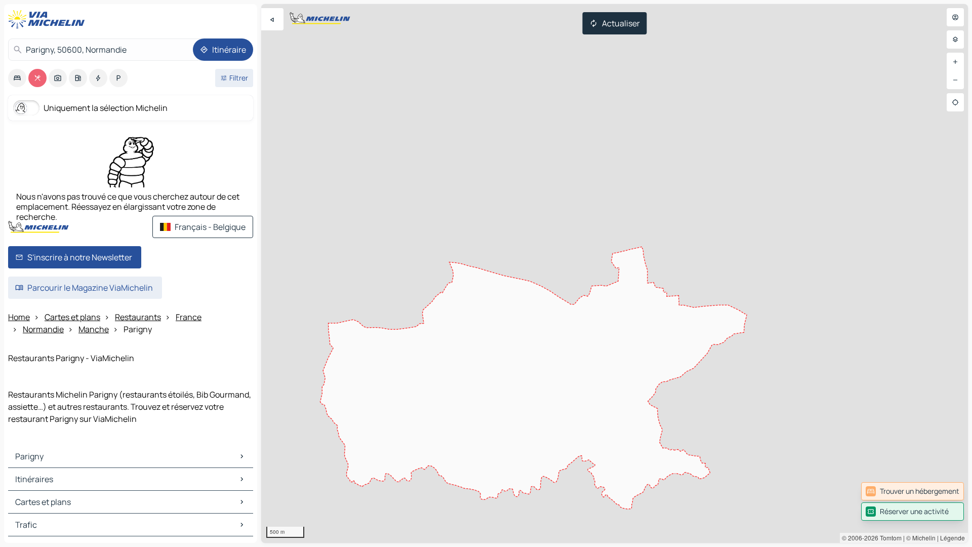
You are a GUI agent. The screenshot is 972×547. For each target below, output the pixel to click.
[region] (614, 273)
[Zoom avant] (955, 62)
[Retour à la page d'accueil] (48, 19)
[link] (912, 491)
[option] (17, 78)
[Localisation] (955, 102)
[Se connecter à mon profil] (955, 17)
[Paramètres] (955, 39)
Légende (952, 537)
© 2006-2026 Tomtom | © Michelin (889, 537)
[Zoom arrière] (955, 80)
